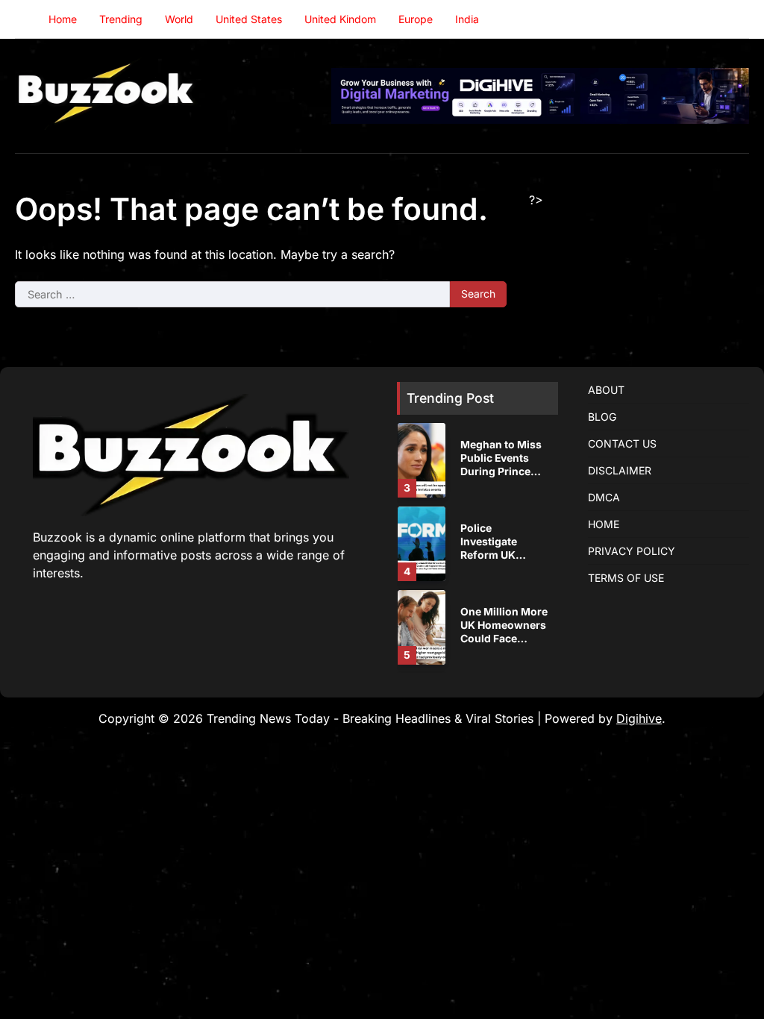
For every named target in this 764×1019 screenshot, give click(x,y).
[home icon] (26, 19)
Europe (415, 19)
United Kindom (340, 19)
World (179, 19)
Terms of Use (626, 577)
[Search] (738, 19)
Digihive (639, 718)
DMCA (604, 497)
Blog (602, 416)
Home (62, 19)
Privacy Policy (631, 551)
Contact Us (622, 443)
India (467, 19)
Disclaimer (619, 470)
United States (249, 19)
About (606, 389)
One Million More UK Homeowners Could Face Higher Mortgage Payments (504, 638)
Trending (121, 19)
